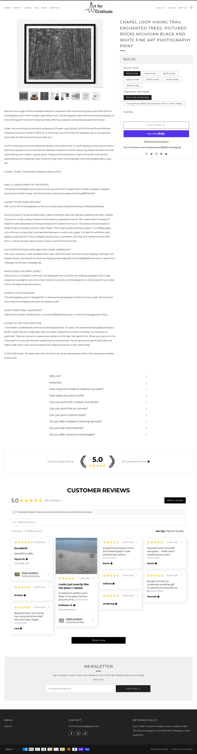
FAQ (36, 8)
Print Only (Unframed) (137, 97)
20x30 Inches (152, 79)
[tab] (23, 96)
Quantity (128, 111)
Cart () (182, 8)
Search (8, 726)
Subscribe (132, 689)
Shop (16, 8)
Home (7, 8)
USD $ (159, 8)
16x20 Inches (169, 73)
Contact (55, 8)
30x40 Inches (132, 85)
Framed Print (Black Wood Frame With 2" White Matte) (154, 103)
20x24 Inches (132, 79)
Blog (44, 8)
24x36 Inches (172, 79)
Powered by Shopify (159, 749)
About (28, 8)
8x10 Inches (132, 73)
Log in (172, 8)
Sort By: (160, 531)
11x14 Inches (150, 73)
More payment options (156, 141)
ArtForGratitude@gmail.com (84, 726)
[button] (148, 461)
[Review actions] (49, 542)
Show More (81, 600)
